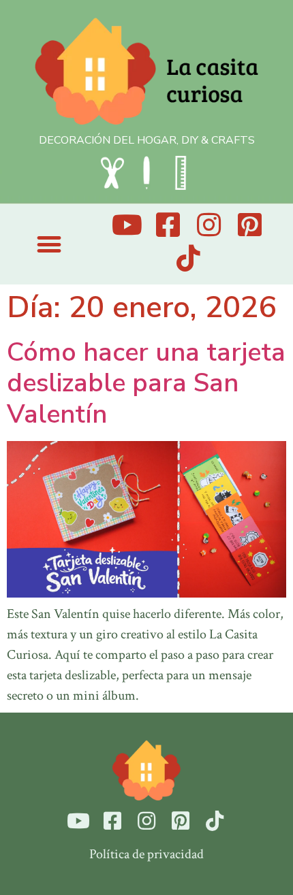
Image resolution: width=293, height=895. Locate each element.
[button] (48, 244)
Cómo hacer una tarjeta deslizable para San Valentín (146, 383)
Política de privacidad (146, 854)
